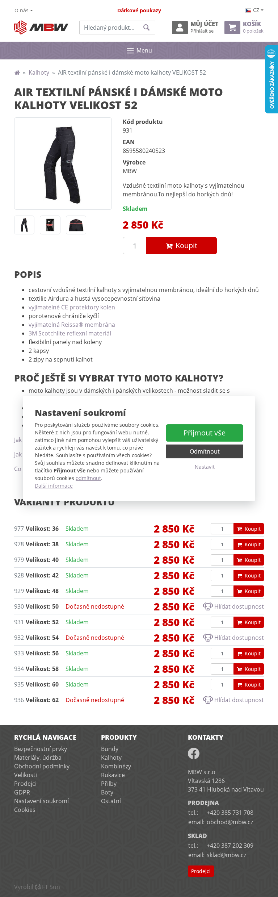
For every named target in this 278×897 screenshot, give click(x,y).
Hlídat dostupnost (239, 606)
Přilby (109, 784)
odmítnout (88, 478)
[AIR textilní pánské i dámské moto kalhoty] (63, 163)
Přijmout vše (205, 433)
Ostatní (111, 801)
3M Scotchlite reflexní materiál (70, 333)
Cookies (24, 810)
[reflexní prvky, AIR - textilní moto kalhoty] (50, 225)
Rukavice (113, 775)
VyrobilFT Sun (37, 887)
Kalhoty (39, 72)
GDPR (22, 792)
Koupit (186, 245)
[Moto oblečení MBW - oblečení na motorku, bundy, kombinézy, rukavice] (17, 72)
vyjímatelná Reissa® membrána (72, 325)
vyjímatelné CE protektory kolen (72, 307)
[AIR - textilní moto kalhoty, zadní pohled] (24, 225)
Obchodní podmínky (42, 766)
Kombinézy (116, 766)
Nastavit (205, 466)
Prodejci (25, 784)
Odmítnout (205, 451)
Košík (253, 27)
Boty (107, 792)
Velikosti (25, 775)
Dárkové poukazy (139, 10)
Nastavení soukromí (41, 801)
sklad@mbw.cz (226, 855)
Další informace (54, 485)
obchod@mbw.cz (230, 822)
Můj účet (204, 27)
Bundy (109, 749)
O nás (21, 10)
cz (256, 10)
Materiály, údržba (38, 758)
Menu (144, 50)
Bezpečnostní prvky (40, 749)
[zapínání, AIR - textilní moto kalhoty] (76, 225)
